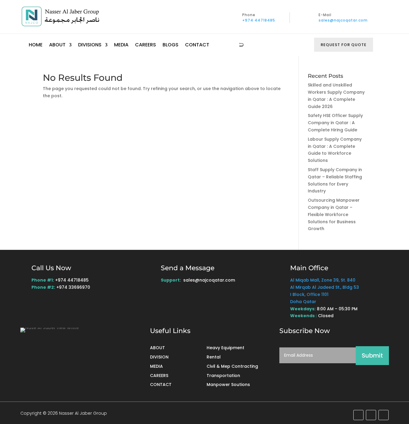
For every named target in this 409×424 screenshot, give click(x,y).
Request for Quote (343, 45)
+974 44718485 (258, 20)
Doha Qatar (303, 302)
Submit (372, 355)
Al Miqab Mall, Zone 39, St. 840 (322, 280)
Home (36, 45)
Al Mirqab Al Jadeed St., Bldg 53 (324, 287)
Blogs (170, 45)
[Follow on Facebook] (371, 415)
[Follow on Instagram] (383, 415)
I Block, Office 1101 (309, 294)
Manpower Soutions (228, 384)
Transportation (223, 376)
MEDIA (156, 366)
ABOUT (157, 348)
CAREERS (159, 376)
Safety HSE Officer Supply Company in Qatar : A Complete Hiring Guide (335, 123)
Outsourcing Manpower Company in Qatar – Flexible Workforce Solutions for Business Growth (334, 214)
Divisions (90, 45)
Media (121, 45)
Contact (197, 45)
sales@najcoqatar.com (343, 20)
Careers (145, 45)
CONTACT (161, 384)
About (57, 45)
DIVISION (159, 357)
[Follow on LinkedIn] (358, 415)
